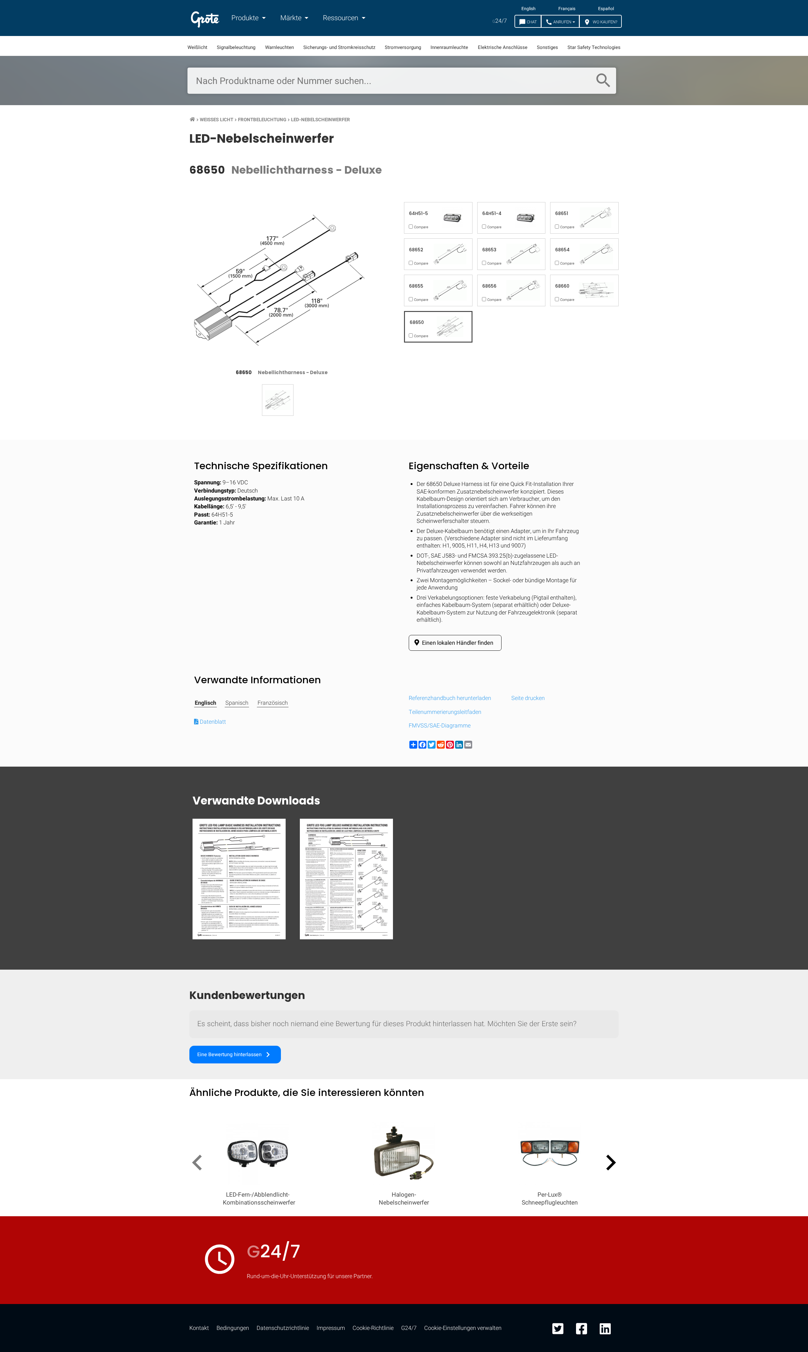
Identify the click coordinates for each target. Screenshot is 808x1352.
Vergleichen (404, 1020)
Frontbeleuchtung (262, 119)
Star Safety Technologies (594, 47)
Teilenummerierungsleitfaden (445, 712)
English (528, 9)
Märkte (291, 18)
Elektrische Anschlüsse (502, 47)
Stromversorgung (403, 47)
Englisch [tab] (205, 703)
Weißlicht (197, 47)
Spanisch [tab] (236, 703)
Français (566, 9)
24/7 (499, 21)
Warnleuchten (279, 47)
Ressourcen (341, 18)
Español (606, 9)
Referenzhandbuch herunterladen (450, 698)
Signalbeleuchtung (236, 47)
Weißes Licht (216, 119)
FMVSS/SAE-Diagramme (440, 725)
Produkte (245, 18)
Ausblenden (772, 825)
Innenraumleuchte (449, 47)
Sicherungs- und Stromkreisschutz (339, 47)
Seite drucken (528, 698)
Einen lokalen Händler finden (457, 643)
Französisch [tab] (273, 703)
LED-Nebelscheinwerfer (320, 119)
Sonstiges (547, 47)
